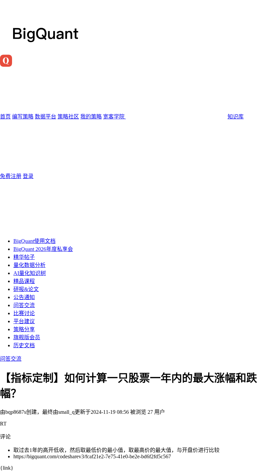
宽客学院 (114, 116)
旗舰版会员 (26, 337)
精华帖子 (24, 257)
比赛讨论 (24, 313)
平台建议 (24, 321)
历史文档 (24, 345)
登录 (28, 176)
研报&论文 (26, 289)
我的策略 (91, 116)
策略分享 (24, 329)
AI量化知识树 (29, 273)
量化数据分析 (29, 265)
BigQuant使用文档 (34, 241)
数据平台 (45, 116)
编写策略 (22, 116)
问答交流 (24, 305)
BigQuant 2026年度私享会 (43, 249)
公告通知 (24, 297)
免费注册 (10, 176)
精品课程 (24, 281)
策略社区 (68, 116)
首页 (5, 116)
